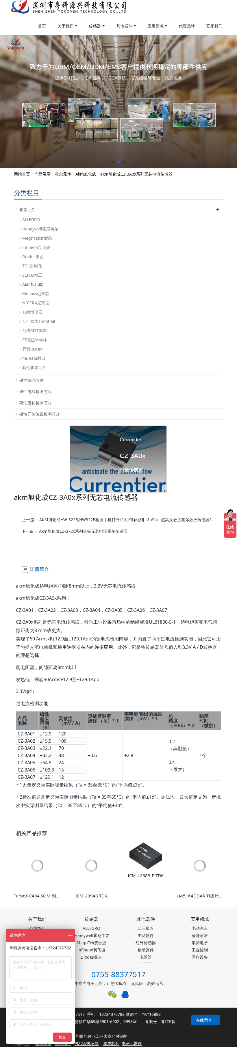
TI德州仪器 (32, 312)
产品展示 (42, 174)
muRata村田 (33, 358)
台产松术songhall (38, 321)
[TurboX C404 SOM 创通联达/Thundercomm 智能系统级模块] (37, 865)
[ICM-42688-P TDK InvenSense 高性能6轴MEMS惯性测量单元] (145, 855)
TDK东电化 (32, 266)
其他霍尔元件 (34, 367)
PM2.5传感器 (87, 1043)
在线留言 (204, 1020)
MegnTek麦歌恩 (37, 238)
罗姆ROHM (32, 349)
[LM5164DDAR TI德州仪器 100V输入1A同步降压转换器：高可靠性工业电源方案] (200, 865)
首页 (42, 26)
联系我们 (214, 26)
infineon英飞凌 (36, 247)
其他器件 (124, 26)
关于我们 (66, 26)
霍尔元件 (63, 174)
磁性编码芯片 (31, 380)
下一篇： (74, 531)
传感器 (95, 26)
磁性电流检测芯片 (35, 391)
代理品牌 (187, 26)
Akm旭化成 (85, 174)
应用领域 (155, 26)
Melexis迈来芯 (35, 293)
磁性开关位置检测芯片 (39, 414)
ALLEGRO (31, 219)
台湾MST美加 (34, 330)
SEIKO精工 (32, 275)
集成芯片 (111, 1043)
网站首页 (22, 174)
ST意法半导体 (34, 339)
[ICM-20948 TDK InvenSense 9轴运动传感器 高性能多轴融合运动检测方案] (91, 865)
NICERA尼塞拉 (35, 302)
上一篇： (120, 519)
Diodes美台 (33, 256)
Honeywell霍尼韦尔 (40, 229)
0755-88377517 (118, 974)
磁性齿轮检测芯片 (35, 402)
